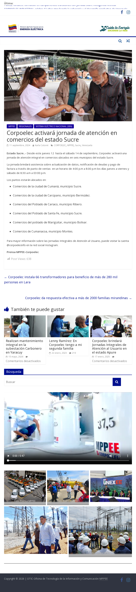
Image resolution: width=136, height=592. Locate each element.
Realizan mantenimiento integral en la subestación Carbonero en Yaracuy (24, 346)
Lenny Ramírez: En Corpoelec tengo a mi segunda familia (65, 345)
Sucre (78, 145)
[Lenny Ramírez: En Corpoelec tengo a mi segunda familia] (68, 317)
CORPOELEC (60, 145)
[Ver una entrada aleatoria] (128, 41)
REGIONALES (25, 126)
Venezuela (87, 145)
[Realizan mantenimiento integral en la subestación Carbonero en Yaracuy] (25, 317)
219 (74, 352)
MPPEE (11, 126)
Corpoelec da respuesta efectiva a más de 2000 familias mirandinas (78, 298)
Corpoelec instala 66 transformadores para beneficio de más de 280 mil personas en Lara (60, 279)
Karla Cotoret (41, 145)
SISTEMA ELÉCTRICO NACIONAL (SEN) (54, 126)
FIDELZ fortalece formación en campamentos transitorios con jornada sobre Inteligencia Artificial (60, 7)
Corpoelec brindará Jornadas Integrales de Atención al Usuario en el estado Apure (109, 346)
